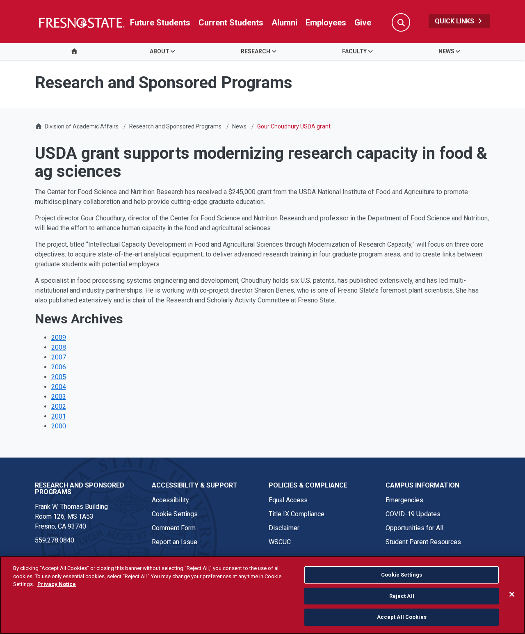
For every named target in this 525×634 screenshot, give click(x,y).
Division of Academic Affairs (82, 126)
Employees (326, 22)
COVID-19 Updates (413, 514)
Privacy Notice (56, 584)
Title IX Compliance (296, 514)
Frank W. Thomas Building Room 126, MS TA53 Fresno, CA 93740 (71, 516)
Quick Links (455, 21)
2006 (58, 367)
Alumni (284, 22)
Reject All (401, 596)
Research (255, 51)
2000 (58, 426)
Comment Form (174, 528)
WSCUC (280, 542)
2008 (58, 347)
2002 (58, 406)
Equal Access (288, 500)
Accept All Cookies (402, 617)
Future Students (160, 22)
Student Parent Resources (423, 542)
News (446, 51)
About (159, 51)
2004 (58, 387)
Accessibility (170, 500)
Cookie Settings (175, 514)
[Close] (512, 594)
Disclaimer (284, 528)
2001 (58, 416)
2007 (58, 357)
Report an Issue (174, 542)
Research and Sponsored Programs (175, 126)
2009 (58, 337)
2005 (58, 377)
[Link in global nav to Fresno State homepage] (81, 22)
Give (362, 22)
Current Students (231, 22)
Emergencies (404, 500)
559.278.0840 (54, 540)
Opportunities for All (414, 528)
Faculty (354, 51)
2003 (58, 397)
